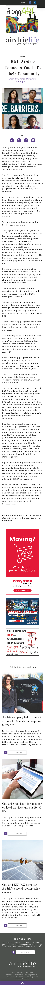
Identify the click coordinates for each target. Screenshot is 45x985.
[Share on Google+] (19, 140)
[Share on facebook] (26, 140)
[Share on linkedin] (33, 140)
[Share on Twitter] (12, 140)
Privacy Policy (17, 973)
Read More (17, 752)
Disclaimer (29, 973)
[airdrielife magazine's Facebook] (30, 2)
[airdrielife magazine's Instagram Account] (35, 2)
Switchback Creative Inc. (22, 979)
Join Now (25, 952)
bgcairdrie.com (9, 504)
